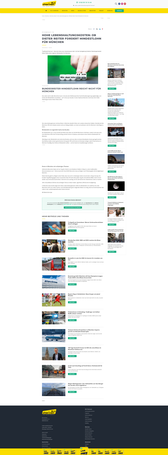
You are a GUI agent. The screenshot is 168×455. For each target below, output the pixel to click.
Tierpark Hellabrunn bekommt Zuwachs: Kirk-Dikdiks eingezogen (115, 204)
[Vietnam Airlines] (53, 329)
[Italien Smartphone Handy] (116, 233)
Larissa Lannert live (67, 204)
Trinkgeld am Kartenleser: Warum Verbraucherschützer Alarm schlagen (85, 223)
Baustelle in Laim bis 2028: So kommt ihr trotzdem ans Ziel (85, 259)
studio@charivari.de (49, 425)
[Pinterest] (102, 29)
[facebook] (119, 4)
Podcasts (87, 444)
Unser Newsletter (88, 419)
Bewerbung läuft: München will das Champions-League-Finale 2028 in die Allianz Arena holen (85, 277)
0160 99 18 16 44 (49, 429)
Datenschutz (44, 435)
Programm (87, 413)
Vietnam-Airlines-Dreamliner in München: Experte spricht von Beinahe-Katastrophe (84, 330)
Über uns (87, 417)
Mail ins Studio (45, 432)
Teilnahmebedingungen (46, 437)
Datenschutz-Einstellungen (47, 439)
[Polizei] (53, 311)
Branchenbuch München (90, 438)
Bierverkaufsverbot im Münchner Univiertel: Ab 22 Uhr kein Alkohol (116, 65)
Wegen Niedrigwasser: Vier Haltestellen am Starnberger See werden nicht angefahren (85, 384)
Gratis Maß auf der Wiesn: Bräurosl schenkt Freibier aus (115, 151)
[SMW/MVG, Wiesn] (53, 240)
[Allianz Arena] (53, 276)
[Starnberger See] (53, 383)
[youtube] (125, 4)
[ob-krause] (53, 347)
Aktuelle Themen (88, 429)
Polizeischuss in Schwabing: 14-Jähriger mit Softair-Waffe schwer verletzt (84, 312)
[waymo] (116, 127)
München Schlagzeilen (89, 431)
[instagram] (122, 4)
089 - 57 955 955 (48, 427)
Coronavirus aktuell (46, 444)
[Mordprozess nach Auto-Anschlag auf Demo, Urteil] (53, 365)
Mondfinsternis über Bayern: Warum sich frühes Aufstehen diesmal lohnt (115, 178)
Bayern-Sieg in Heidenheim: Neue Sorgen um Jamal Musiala (84, 295)
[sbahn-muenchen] (53, 258)
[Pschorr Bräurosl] (116, 154)
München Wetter (88, 435)
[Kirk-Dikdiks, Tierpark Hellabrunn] (116, 208)
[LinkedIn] (99, 29)
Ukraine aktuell (45, 446)
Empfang (87, 423)
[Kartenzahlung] (53, 222)
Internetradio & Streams (89, 411)
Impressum (44, 434)
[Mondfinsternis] (116, 182)
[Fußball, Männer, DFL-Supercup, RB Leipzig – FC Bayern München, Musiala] (53, 294)
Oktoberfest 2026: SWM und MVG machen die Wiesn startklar (84, 241)
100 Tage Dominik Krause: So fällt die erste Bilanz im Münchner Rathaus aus (84, 348)
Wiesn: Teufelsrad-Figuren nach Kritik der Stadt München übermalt (116, 95)
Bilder (86, 446)
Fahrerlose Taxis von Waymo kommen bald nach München (115, 124)
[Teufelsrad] (116, 99)
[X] (96, 29)
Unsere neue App (88, 421)
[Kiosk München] (116, 69)
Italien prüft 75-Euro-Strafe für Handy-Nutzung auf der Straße (116, 230)
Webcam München (88, 436)
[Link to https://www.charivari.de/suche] (116, 4)
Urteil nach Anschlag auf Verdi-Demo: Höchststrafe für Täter (85, 366)
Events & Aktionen (88, 415)
